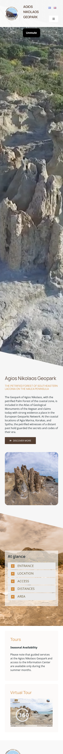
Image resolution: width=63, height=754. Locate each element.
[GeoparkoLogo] (11, 7)
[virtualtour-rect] (31, 700)
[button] (32, 566)
